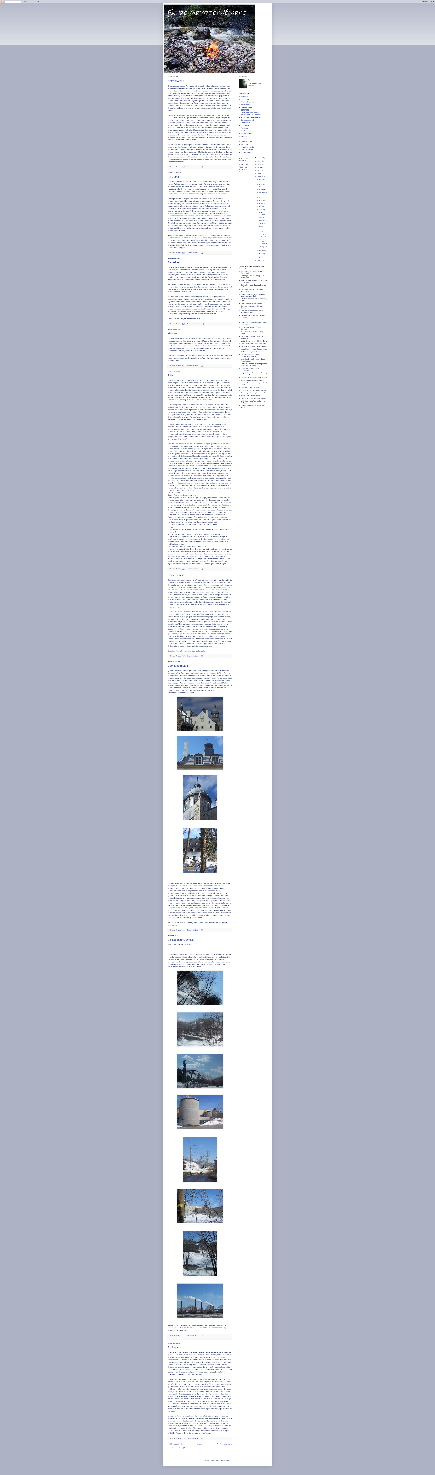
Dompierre (245, 125)
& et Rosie (244, 131)
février (261, 254)
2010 (259, 170)
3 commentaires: (193, 1438)
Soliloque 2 (174, 1347)
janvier (262, 257)
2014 (259, 161)
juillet (261, 200)
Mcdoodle (244, 144)
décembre (263, 179)
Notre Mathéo (176, 81)
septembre (263, 192)
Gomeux (244, 136)
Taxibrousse (245, 105)
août (261, 197)
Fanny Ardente (246, 133)
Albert (171, 375)
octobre (262, 189)
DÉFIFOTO (245, 110)
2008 (259, 177)
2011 (259, 167)
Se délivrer (174, 262)
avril (261, 210)
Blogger (227, 1460)
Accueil (199, 1444)
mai (260, 207)
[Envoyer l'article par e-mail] (201, 167)
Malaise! (173, 333)
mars (261, 251)
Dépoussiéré (245, 123)
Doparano (244, 128)
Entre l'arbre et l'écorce (206, 12)
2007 (259, 261)
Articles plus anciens (224, 1444)
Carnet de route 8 (178, 665)
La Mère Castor (246, 142)
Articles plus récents (175, 1444)
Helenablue (245, 139)
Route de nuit (176, 575)
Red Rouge (245, 99)
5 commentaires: (193, 253)
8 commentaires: (193, 167)
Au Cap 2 (173, 176)
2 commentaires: (193, 1335)
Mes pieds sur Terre (248, 102)
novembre (263, 184)
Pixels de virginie (247, 150)
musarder (244, 96)
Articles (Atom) (183, 1448)
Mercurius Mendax (247, 147)
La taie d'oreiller (247, 107)
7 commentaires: (193, 656)
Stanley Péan (246, 152)
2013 (259, 164)
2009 (259, 173)
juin (260, 203)
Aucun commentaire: (194, 324)
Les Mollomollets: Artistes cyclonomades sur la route (250, 114)
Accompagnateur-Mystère (250, 117)
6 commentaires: (193, 569)
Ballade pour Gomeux (181, 939)
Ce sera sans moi (247, 120)
